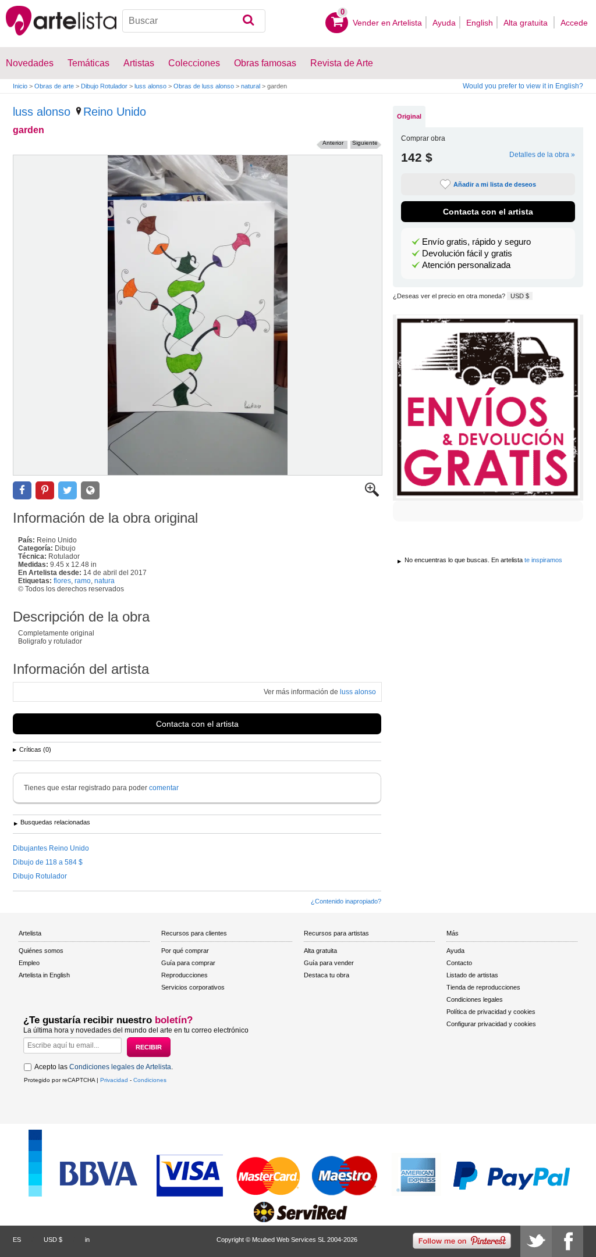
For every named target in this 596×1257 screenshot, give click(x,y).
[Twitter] (536, 1241)
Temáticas (88, 63)
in (87, 1239)
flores (62, 581)
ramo (82, 581)
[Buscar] (248, 21)
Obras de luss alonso (203, 86)
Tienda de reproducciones (483, 987)
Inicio (20, 86)
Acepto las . (103, 1067)
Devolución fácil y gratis (467, 253)
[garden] (197, 315)
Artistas (138, 63)
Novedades (30, 63)
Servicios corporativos (193, 987)
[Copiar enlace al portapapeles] (90, 490)
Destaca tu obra (326, 975)
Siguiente (365, 143)
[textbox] (193, 21)
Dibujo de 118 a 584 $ (48, 862)
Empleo (29, 962)
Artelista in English (44, 975)
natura (104, 581)
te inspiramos (543, 559)
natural (250, 86)
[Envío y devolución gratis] (488, 408)
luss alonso (150, 86)
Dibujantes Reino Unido (51, 848)
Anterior (332, 143)
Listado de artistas (472, 975)
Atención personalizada (466, 265)
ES (17, 1239)
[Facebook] (567, 1241)
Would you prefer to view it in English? (523, 86)
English (479, 22)
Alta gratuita (526, 22)
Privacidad (114, 1080)
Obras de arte (54, 86)
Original (409, 116)
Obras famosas (265, 63)
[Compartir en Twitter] (67, 490)
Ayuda (444, 22)
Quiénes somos (41, 950)
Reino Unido (114, 111)
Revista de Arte (341, 63)
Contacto (459, 962)
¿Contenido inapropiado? (346, 901)
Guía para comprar (188, 962)
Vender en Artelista (387, 22)
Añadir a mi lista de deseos (494, 184)
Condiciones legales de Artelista (120, 1067)
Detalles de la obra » (542, 155)
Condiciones (149, 1080)
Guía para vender (329, 962)
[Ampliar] (372, 494)
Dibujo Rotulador (104, 86)
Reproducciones (184, 975)
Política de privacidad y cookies (490, 1011)
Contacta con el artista (197, 724)
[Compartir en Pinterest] (45, 490)
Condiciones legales (474, 999)
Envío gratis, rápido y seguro (476, 242)
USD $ (519, 295)
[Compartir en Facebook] (22, 490)
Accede (574, 22)
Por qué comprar (185, 950)
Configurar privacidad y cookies (491, 1023)
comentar (164, 788)
